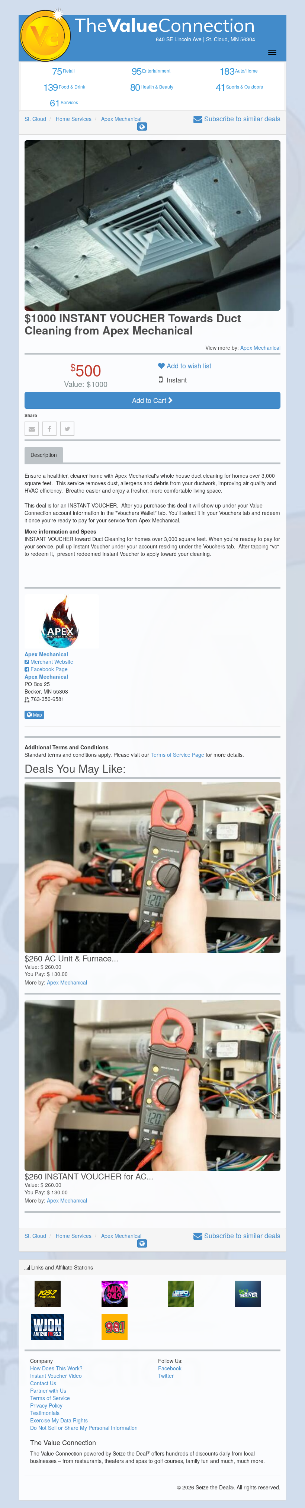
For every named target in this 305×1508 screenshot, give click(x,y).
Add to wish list (188, 365)
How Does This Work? (56, 1368)
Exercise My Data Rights (59, 1420)
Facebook (170, 1368)
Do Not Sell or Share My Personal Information (84, 1427)
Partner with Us (48, 1390)
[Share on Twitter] (67, 429)
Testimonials (45, 1412)
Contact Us (43, 1383)
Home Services (74, 118)
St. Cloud (35, 118)
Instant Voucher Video (56, 1375)
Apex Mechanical (121, 118)
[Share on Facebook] (49, 429)
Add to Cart (150, 400)
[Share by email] (32, 429)
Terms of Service (50, 1398)
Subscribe (241, 118)
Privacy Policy (46, 1405)
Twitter (166, 1375)
